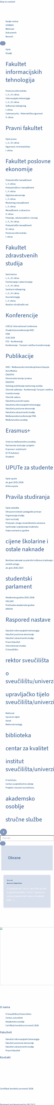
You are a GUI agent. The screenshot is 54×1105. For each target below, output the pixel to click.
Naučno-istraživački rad (17, 304)
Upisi (8, 49)
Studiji (9, 53)
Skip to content (7, 1)
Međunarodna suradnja (17, 420)
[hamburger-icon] (3, 43)
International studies (16, 646)
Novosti (10, 880)
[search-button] (3, 843)
